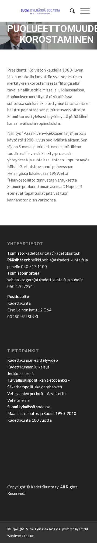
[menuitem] (69, 11)
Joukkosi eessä (20, 373)
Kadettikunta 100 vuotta (29, 420)
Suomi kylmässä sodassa (28, 406)
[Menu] (82, 11)
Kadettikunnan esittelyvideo (32, 360)
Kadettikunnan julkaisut (28, 366)
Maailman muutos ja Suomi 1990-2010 (41, 413)
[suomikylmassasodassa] (40, 11)
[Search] (69, 11)
